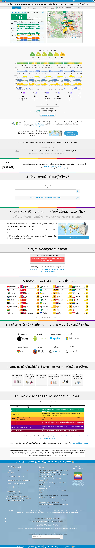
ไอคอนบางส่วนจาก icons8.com (47, 497)
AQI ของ (18, 12)
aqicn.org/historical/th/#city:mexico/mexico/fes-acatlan (47, 269)
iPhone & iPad (22, 334)
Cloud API (72, 347)
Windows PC (72, 334)
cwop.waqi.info (43, 488)
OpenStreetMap (74, 37)
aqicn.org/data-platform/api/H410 (54, 166)
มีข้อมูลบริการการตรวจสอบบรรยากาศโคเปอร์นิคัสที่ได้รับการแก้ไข (54, 491)
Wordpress (55, 347)
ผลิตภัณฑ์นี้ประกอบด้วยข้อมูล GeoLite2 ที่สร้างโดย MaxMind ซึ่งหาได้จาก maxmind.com (54, 475)
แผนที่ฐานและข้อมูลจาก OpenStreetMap (49, 502)
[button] (72, 30)
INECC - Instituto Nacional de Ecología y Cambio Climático (47, 521)
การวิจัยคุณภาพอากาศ (15, 476)
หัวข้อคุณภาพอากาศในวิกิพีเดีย (58, 436)
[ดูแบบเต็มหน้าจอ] (43, 12)
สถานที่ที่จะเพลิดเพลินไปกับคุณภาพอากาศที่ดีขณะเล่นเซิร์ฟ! (53, 504)
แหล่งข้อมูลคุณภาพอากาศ (13, 491)
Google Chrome (23, 347)
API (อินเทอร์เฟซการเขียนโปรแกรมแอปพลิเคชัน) (19, 498)
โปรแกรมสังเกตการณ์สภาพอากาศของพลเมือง (50, 487)
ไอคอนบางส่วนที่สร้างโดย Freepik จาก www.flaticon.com (53, 495)
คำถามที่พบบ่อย (13, 487)
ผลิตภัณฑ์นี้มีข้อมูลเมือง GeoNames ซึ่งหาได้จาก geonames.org (51, 479)
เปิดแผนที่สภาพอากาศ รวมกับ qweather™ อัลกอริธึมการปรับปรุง (52, 483)
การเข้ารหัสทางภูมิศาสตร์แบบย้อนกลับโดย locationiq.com (53, 500)
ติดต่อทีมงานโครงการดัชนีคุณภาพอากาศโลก (18, 471)
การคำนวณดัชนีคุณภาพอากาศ (14, 493)
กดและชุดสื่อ (10, 472)
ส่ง (61, 537)
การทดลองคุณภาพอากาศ (13, 482)
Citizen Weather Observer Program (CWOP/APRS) (47, 518)
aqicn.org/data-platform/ (47, 271)
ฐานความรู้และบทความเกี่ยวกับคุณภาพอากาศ (18, 480)
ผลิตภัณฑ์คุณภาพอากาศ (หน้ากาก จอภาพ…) (18, 496)
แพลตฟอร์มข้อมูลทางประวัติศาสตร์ (15, 500)
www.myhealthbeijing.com (79, 443)
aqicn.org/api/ (63, 168)
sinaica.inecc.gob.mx (37, 126)
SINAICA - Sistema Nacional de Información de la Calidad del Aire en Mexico (47, 520)
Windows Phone (56, 334)
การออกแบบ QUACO (44, 507)
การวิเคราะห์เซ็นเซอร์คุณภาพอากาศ (16, 483)
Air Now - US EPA (47, 523)
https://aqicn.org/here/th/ (47, 147)
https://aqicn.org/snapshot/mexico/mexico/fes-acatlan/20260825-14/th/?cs (47, 153)
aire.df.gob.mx (39, 124)
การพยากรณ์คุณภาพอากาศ (14, 495)
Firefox (39, 347)
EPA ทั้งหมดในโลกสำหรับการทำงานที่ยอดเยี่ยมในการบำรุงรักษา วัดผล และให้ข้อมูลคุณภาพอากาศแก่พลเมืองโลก (54, 471)
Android (39, 334)
